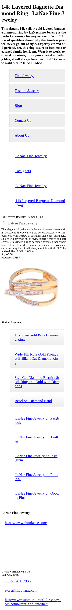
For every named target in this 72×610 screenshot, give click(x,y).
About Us (22, 135)
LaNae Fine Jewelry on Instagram (36, 458)
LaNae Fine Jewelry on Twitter (36, 439)
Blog (18, 105)
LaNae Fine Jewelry (23, 223)
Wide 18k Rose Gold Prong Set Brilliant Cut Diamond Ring (37, 358)
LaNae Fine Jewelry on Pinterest (36, 477)
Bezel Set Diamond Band (33, 401)
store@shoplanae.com (21, 590)
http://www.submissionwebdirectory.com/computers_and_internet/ (33, 602)
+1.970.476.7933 (18, 581)
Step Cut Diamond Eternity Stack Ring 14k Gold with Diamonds (37, 381)
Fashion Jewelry (27, 91)
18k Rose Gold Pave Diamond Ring (36, 337)
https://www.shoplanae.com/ (26, 523)
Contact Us (23, 120)
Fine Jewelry (24, 76)
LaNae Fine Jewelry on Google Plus (37, 495)
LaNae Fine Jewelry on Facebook (37, 420)
